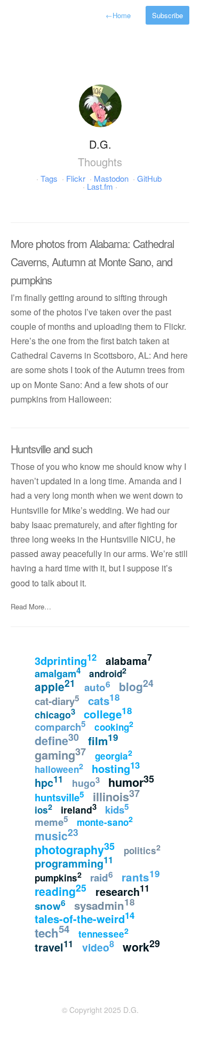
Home (118, 15)
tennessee (103, 932)
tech (52, 931)
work (141, 946)
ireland (79, 808)
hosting (116, 767)
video (98, 946)
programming (74, 862)
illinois (116, 795)
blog (136, 685)
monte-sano (105, 821)
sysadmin (104, 904)
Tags (49, 178)
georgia (113, 754)
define (57, 739)
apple (55, 685)
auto (97, 686)
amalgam (58, 672)
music (56, 834)
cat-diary (57, 700)
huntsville (59, 796)
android (107, 672)
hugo (86, 782)
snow (50, 904)
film (103, 739)
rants (141, 876)
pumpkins (58, 876)
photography (75, 848)
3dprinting (66, 659)
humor (131, 781)
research (122, 890)
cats (104, 699)
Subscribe (167, 15)
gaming (60, 754)
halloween (59, 768)
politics (142, 849)
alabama (129, 660)
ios (43, 809)
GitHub (149, 178)
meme (51, 821)
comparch (60, 726)
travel (54, 946)
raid (101, 876)
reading (60, 890)
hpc (49, 781)
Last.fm (100, 186)
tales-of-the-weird (84, 917)
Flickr (75, 178)
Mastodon (111, 178)
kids (117, 809)
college (108, 713)
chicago (55, 713)
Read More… (31, 606)
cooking (113, 725)
